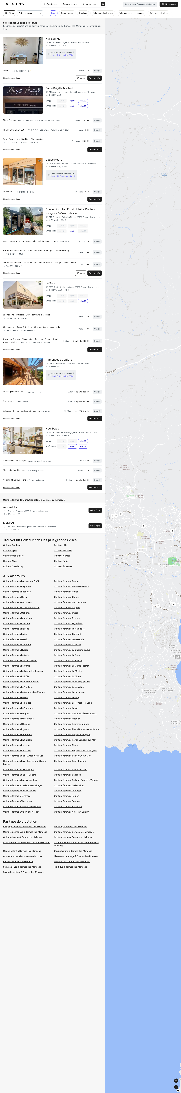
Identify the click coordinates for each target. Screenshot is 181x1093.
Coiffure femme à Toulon (66, 796)
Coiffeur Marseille (63, 550)
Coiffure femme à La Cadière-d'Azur (72, 650)
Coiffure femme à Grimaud (67, 644)
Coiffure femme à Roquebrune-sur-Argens (75, 750)
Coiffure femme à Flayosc (16, 628)
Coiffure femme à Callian (15, 597)
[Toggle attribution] (178, 1090)
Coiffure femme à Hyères (15, 650)
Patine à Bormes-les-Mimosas (18, 861)
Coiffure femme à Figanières (68, 623)
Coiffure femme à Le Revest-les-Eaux (73, 702)
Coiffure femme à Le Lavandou (69, 692)
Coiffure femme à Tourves (67, 801)
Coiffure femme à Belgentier (17, 586)
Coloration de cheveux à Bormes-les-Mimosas (26, 842)
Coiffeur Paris (61, 561)
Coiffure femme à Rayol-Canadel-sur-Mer (75, 739)
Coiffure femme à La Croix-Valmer (20, 660)
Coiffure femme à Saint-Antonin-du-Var (23, 755)
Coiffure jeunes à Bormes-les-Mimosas (74, 837)
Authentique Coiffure (59, 359)
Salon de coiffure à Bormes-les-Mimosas (23, 872)
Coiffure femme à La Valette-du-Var (72, 681)
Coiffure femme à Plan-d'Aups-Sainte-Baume (76, 729)
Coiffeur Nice (10, 561)
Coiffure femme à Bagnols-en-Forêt (21, 581)
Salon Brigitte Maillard (59, 88)
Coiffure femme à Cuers (66, 613)
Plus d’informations (11, 78)
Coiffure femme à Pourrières (17, 734)
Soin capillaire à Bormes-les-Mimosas (22, 866)
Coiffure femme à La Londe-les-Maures (23, 671)
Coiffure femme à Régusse (16, 745)
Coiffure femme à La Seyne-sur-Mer (21, 681)
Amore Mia (10, 507)
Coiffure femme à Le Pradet (17, 702)
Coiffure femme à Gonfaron (17, 644)
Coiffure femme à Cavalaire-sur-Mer (21, 607)
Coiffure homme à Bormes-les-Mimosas (23, 837)
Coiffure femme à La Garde (16, 665)
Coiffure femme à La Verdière (17, 687)
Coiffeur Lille (60, 545)
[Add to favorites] (39, 39)
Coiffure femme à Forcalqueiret (69, 628)
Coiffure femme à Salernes (67, 774)
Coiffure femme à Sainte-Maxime (19, 774)
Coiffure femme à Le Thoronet (18, 708)
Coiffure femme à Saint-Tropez (18, 769)
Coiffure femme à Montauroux (18, 718)
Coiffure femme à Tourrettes (17, 801)
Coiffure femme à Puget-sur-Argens (72, 734)
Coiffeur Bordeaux (12, 545)
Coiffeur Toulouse (63, 566)
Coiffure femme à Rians (66, 745)
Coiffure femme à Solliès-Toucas (19, 790)
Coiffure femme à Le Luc (15, 697)
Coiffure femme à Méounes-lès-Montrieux (75, 713)
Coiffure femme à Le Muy (66, 697)
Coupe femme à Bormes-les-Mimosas (73, 851)
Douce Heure (54, 159)
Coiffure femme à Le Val (66, 708)
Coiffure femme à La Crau (67, 655)
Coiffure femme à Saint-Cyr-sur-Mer (72, 755)
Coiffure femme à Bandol (66, 581)
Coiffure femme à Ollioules (16, 724)
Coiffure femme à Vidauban (68, 806)
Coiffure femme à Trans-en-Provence (22, 806)
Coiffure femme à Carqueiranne (70, 602)
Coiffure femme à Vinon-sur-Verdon (21, 811)
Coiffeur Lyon (10, 550)
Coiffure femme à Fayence (16, 623)
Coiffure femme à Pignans (16, 729)
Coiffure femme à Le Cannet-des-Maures (24, 692)
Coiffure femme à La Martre (68, 671)
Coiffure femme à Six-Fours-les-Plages (22, 785)
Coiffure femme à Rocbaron (17, 750)
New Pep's (52, 428)
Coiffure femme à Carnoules (17, 602)
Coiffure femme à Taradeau (67, 790)
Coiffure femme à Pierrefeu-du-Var (71, 724)
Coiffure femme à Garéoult (67, 634)
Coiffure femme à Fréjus (15, 634)
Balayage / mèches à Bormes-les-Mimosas (24, 826)
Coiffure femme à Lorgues (16, 713)
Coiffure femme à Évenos (67, 618)
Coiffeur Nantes (62, 555)
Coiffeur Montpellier (13, 555)
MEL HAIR (9, 522)
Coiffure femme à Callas (66, 591)
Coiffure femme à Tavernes (16, 796)
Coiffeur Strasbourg (13, 566)
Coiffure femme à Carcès (66, 597)
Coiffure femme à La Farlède (68, 660)
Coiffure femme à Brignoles (17, 591)
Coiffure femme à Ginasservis (69, 639)
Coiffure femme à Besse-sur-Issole (71, 586)
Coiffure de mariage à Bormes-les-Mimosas (25, 832)
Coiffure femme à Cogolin (67, 607)
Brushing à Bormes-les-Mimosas (70, 826)
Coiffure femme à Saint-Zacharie (70, 769)
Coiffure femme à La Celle (16, 655)
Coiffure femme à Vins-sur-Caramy (71, 811)
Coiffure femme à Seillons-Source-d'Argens (76, 780)
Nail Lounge (53, 38)
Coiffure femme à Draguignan (18, 618)
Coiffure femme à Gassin (15, 639)
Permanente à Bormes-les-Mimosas (72, 861)
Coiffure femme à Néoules (67, 718)
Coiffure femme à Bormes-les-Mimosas (74, 832)
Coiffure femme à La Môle (16, 676)
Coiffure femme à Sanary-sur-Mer (20, 780)
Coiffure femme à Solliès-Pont (69, 785)
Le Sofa (50, 283)
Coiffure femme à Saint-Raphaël (70, 761)
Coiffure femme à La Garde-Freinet (71, 665)
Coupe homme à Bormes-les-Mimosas (22, 856)
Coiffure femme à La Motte (67, 676)
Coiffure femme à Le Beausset (69, 687)
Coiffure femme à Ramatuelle (17, 739)
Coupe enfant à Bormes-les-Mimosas (22, 851)
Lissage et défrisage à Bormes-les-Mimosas (76, 856)
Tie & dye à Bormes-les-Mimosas (70, 866)
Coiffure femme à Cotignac (16, 613)
